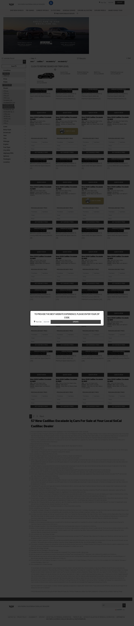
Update (76, 322)
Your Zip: (39, 322)
